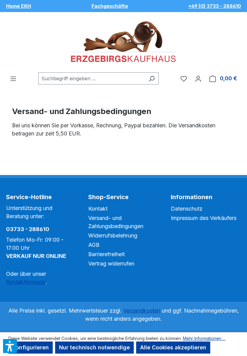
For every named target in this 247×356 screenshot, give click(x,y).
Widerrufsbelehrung (112, 235)
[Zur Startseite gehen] (123, 42)
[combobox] (91, 78)
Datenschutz (186, 208)
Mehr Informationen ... (204, 338)
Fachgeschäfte (110, 6)
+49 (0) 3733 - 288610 (214, 6)
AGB (93, 245)
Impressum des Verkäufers (203, 218)
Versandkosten (141, 310)
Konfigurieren (30, 347)
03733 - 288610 (27, 229)
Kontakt (98, 208)
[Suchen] (152, 78)
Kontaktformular (25, 282)
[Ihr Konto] (198, 78)
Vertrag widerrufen (111, 263)
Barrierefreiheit (106, 254)
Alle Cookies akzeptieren (173, 347)
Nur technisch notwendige (94, 347)
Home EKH (18, 6)
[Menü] (13, 78)
